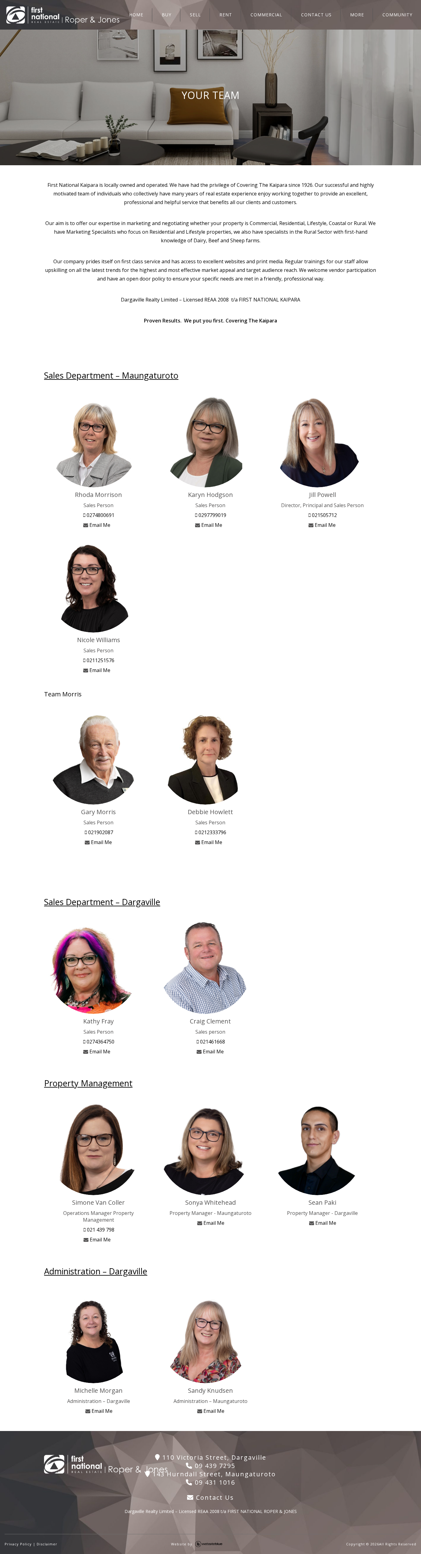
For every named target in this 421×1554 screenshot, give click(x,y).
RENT (225, 15)
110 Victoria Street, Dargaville (213, 1457)
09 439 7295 (214, 1466)
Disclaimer (47, 1544)
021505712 (324, 515)
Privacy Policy (18, 1544)
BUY (166, 15)
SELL (195, 15)
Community (397, 15)
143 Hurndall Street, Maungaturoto (213, 1474)
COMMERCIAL (266, 15)
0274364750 (99, 1041)
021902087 (100, 832)
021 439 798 (100, 1229)
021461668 (212, 1041)
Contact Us (214, 1497)
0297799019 (211, 515)
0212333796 (211, 832)
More (357, 15)
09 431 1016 (214, 1482)
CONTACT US (316, 15)
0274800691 (99, 515)
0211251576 (99, 660)
